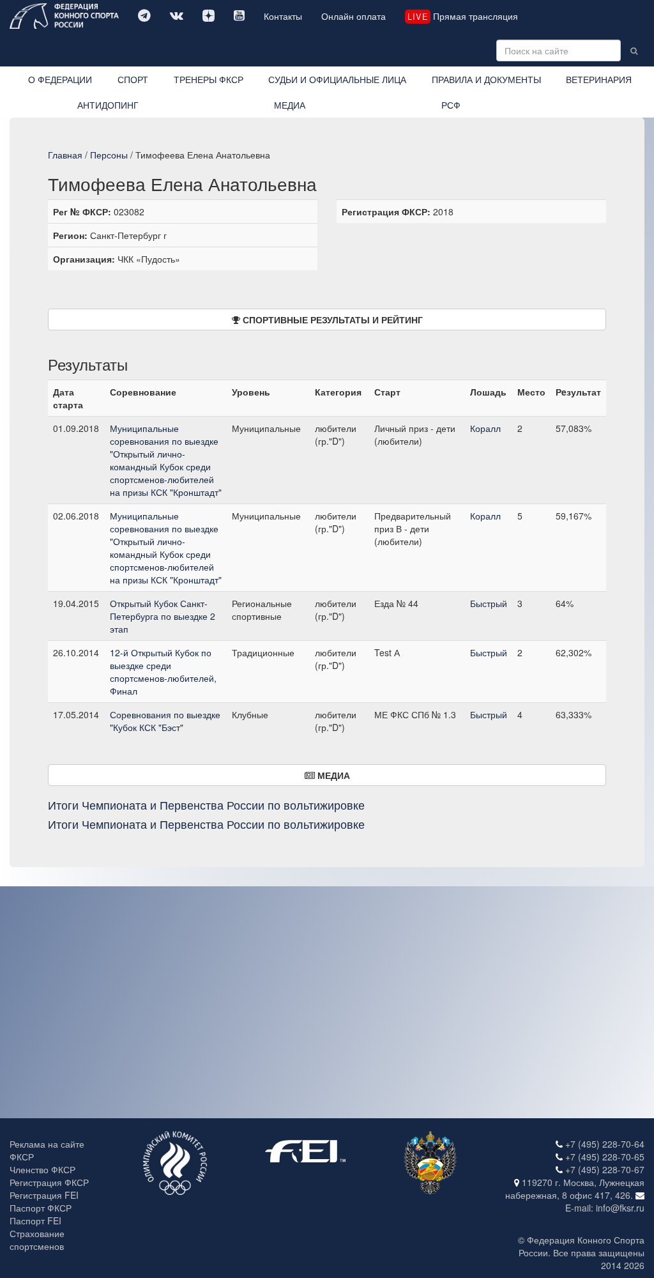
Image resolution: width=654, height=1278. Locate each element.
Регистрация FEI (44, 1195)
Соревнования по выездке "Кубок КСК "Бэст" (165, 721)
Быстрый (488, 603)
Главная (65, 154)
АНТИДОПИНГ (108, 104)
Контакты (283, 16)
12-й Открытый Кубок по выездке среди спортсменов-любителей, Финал (163, 671)
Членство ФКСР (42, 1169)
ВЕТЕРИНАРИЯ (599, 79)
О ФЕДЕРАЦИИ (60, 79)
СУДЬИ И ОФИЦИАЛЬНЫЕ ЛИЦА (337, 79)
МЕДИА (289, 104)
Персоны (109, 154)
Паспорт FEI (35, 1220)
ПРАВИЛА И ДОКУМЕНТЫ (486, 79)
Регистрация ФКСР (49, 1182)
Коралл (485, 428)
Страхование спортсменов (37, 1239)
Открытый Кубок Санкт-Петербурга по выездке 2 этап (162, 616)
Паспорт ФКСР (41, 1207)
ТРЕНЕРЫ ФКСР (208, 79)
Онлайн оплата (353, 16)
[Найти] (633, 50)
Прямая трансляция (462, 16)
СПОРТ (133, 79)
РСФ (450, 104)
